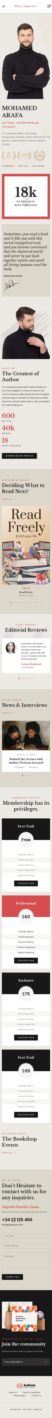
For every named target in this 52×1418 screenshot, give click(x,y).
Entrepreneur (28, 122)
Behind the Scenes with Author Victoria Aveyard (26, 760)
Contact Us (36, 1395)
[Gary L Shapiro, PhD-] (26, 6)
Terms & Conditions (31, 1392)
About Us (13, 1392)
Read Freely (26, 592)
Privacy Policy (19, 1395)
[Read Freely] (26, 545)
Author (8, 122)
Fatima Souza (27, 595)
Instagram (38, 166)
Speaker (9, 126)
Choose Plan (26, 883)
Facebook (8, 166)
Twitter (23, 166)
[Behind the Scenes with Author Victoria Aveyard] (26, 735)
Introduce (33, 767)
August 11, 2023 (26, 754)
